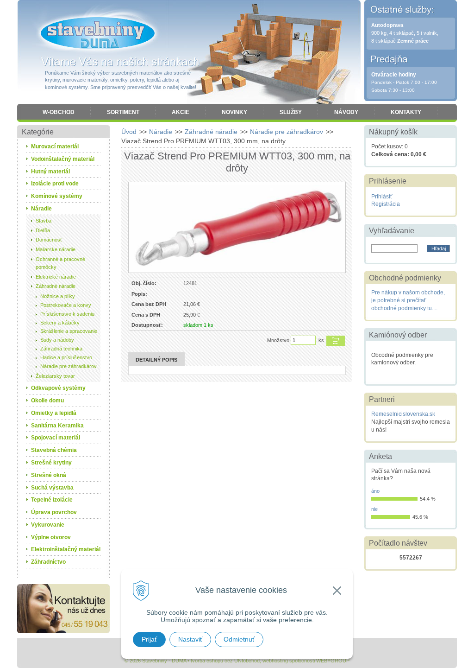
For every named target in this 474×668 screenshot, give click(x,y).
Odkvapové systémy (58, 388)
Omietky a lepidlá (53, 413)
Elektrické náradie (56, 277)
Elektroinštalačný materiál (65, 549)
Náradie (160, 131)
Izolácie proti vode (55, 183)
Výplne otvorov (51, 537)
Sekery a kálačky (60, 322)
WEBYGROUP (332, 660)
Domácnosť (49, 239)
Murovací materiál (55, 146)
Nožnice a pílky (57, 296)
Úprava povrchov (54, 512)
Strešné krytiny (51, 462)
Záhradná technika (61, 348)
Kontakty (406, 112)
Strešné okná (48, 475)
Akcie (180, 112)
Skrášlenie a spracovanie (68, 331)
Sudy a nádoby (57, 340)
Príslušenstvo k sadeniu (67, 314)
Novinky (234, 112)
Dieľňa (43, 230)
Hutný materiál (50, 171)
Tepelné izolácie (52, 499)
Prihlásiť (382, 196)
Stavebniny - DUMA (98, 33)
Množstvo (278, 340)
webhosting (275, 660)
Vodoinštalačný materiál (62, 159)
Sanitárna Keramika (57, 425)
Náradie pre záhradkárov (286, 131)
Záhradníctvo (48, 562)
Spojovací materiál (55, 437)
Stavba (43, 220)
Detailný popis (156, 360)
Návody (346, 112)
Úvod (129, 131)
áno (375, 491)
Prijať (149, 639)
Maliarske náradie (55, 249)
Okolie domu (47, 400)
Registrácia (385, 204)
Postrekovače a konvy (65, 305)
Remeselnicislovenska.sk (403, 414)
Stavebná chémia (54, 450)
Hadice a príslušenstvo (66, 357)
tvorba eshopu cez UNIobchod (225, 660)
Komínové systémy (56, 196)
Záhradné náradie (211, 131)
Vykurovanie (47, 525)
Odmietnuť (239, 639)
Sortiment (123, 112)
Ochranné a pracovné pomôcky (60, 263)
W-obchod (59, 112)
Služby (291, 112)
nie (374, 509)
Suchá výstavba (52, 487)
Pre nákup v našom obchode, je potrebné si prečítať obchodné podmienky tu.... (408, 300)
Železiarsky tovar (55, 376)
